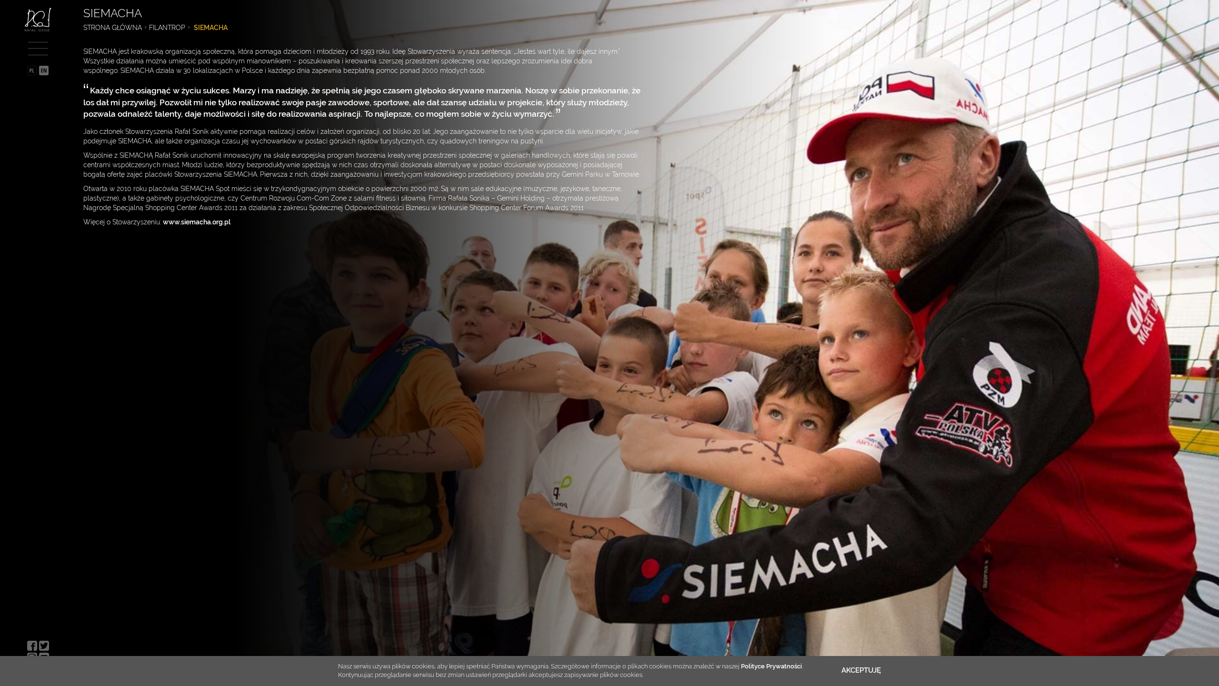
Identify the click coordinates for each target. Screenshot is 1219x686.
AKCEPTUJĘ (861, 670)
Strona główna (112, 27)
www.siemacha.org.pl (196, 222)
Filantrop (167, 27)
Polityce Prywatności (771, 666)
